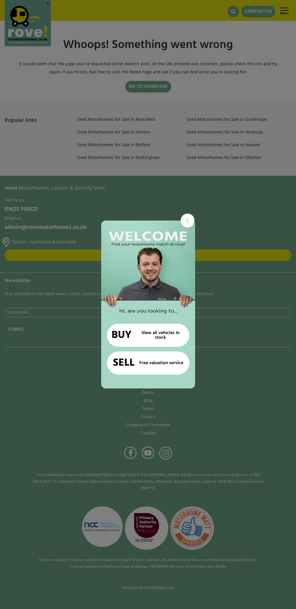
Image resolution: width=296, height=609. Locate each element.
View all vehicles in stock (146, 335)
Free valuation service (148, 363)
